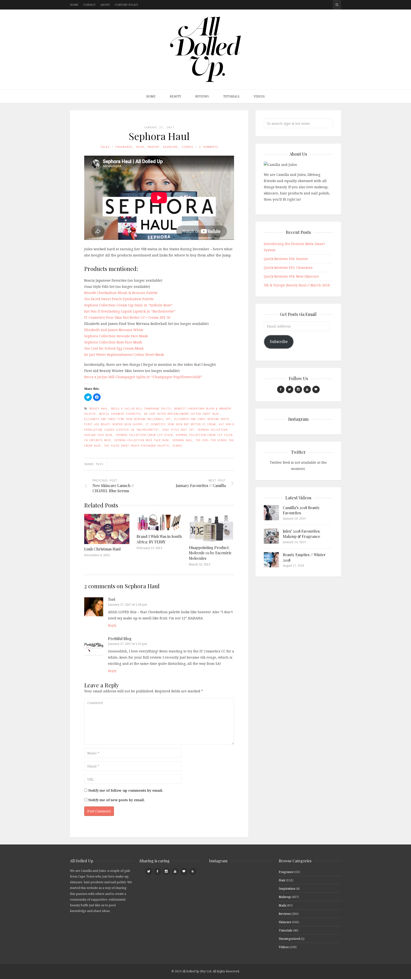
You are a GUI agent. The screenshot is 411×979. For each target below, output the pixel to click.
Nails (282, 905)
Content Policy (126, 4)
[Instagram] (298, 389)
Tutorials (231, 96)
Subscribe (279, 341)
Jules (105, 146)
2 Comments (208, 146)
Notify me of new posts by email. (116, 800)
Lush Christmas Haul (102, 548)
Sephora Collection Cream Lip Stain (144, 435)
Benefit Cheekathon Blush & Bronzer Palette (121, 292)
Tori (111, 599)
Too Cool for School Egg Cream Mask (113, 348)
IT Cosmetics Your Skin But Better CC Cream (181, 424)
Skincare (170, 146)
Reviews (202, 96)
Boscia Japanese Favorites (120, 413)
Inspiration (287, 888)
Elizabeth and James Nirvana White (113, 330)
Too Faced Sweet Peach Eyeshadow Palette (119, 299)
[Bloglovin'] (316, 389)
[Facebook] (280, 389)
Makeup (153, 146)
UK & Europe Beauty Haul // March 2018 (297, 285)
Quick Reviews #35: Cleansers (288, 267)
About (105, 4)
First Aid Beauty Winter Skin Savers (113, 424)
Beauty (175, 96)
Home (74, 4)
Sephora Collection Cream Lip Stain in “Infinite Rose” (128, 305)
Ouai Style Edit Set (178, 429)
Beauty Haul (98, 408)
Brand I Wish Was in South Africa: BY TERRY (159, 539)
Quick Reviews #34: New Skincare (291, 276)
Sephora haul (182, 440)
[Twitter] (289, 389)
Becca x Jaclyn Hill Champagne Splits (141, 408)
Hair (140, 146)
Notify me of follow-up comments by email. (125, 790)
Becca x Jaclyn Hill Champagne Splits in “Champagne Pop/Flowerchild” (143, 377)
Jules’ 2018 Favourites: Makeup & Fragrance (301, 534)
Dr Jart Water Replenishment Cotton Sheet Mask (124, 354)
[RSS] (192, 871)
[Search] (337, 5)
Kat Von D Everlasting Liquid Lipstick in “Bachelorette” (129, 311)
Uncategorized (289, 938)
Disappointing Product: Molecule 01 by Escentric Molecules (210, 553)
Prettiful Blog (120, 638)
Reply (112, 625)
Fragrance (123, 146)
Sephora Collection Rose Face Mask (113, 342)
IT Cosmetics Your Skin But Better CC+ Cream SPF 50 (127, 317)
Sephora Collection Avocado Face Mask (116, 336)
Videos (259, 96)
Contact (89, 4)
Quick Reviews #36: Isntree (286, 258)
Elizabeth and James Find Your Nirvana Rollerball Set (127, 419)
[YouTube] (307, 389)
